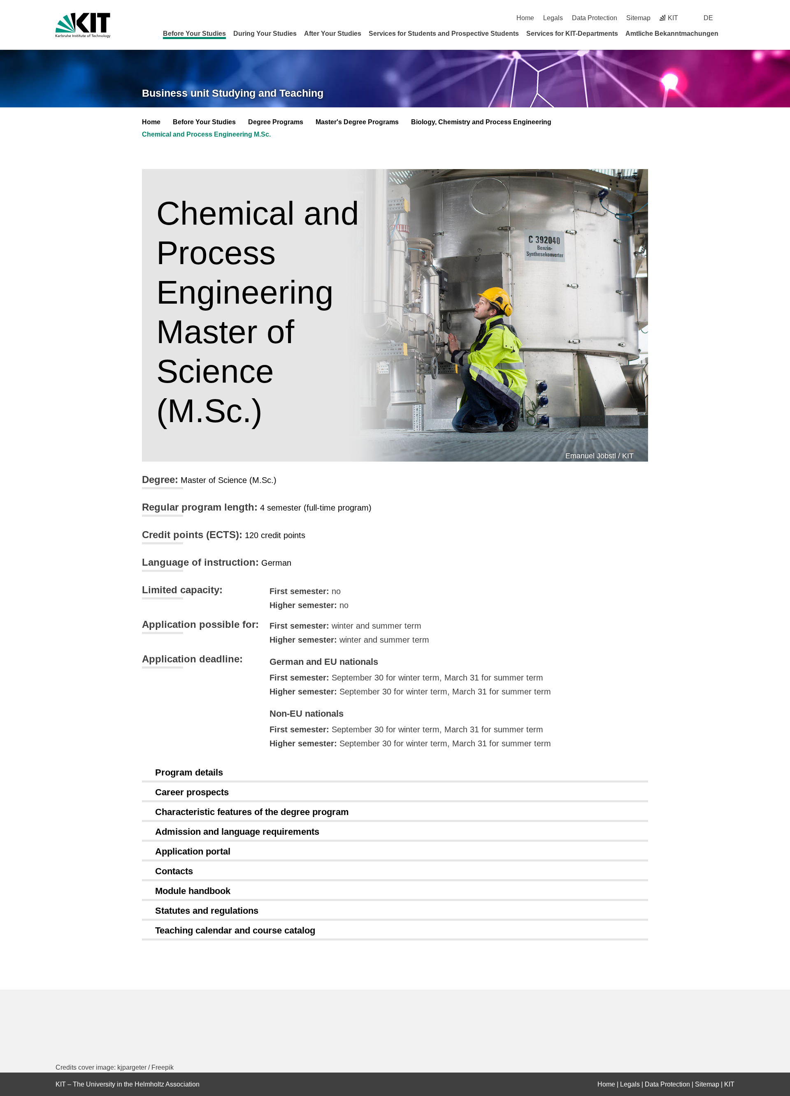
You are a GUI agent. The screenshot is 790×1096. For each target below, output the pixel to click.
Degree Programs (275, 121)
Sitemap (638, 17)
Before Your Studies (194, 33)
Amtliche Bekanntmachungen (671, 33)
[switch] (731, 18)
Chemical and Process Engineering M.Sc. (206, 134)
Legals (553, 17)
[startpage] (731, 33)
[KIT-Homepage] (83, 25)
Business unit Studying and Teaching (232, 93)
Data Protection (594, 17)
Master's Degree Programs (357, 121)
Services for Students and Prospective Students (444, 33)
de (708, 17)
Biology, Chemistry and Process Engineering (481, 121)
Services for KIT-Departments (572, 33)
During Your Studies (265, 33)
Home (525, 17)
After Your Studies (332, 33)
